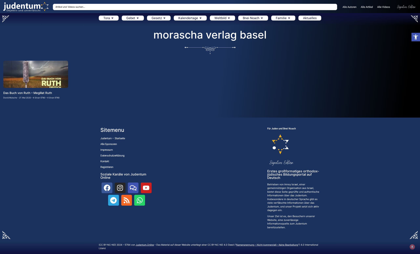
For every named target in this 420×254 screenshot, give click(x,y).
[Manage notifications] (412, 246)
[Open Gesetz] (164, 18)
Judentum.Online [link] (145, 244)
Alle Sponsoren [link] (108, 144)
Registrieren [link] (106, 167)
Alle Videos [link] (383, 7)
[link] (415, 37)
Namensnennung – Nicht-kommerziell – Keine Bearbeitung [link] (267, 244)
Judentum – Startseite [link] (112, 138)
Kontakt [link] (104, 161)
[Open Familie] (289, 18)
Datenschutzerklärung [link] (112, 155)
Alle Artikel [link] (367, 7)
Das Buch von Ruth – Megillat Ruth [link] (27, 93)
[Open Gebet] (137, 18)
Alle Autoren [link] (350, 7)
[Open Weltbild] (229, 18)
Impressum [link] (106, 149)
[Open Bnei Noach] (261, 18)
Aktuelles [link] (310, 18)
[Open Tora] (112, 18)
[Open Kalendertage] (200, 18)
